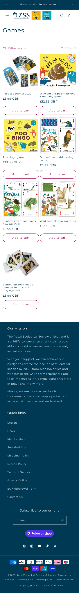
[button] (7, 16)
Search (12, 422)
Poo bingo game (13, 157)
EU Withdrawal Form (22, 488)
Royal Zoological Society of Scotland (37, 575)
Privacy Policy (17, 480)
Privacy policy (44, 579)
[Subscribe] (62, 520)
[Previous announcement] (7, 5)
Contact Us (15, 497)
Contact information (52, 585)
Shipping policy (28, 585)
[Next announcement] (72, 5)
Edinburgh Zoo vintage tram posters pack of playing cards (18, 287)
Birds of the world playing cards (56, 159)
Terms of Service (18, 472)
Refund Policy (17, 464)
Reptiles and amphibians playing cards (19, 222)
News (11, 431)
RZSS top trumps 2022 (17, 93)
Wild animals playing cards (58, 221)
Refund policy (25, 579)
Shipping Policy (18, 455)
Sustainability (16, 447)
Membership (16, 439)
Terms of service (64, 579)
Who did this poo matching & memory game (58, 95)
